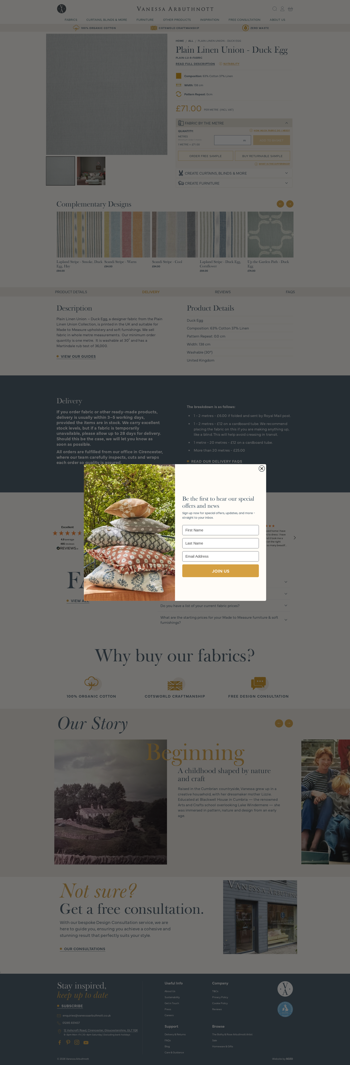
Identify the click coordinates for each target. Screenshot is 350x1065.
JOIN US (220, 571)
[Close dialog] (262, 468)
